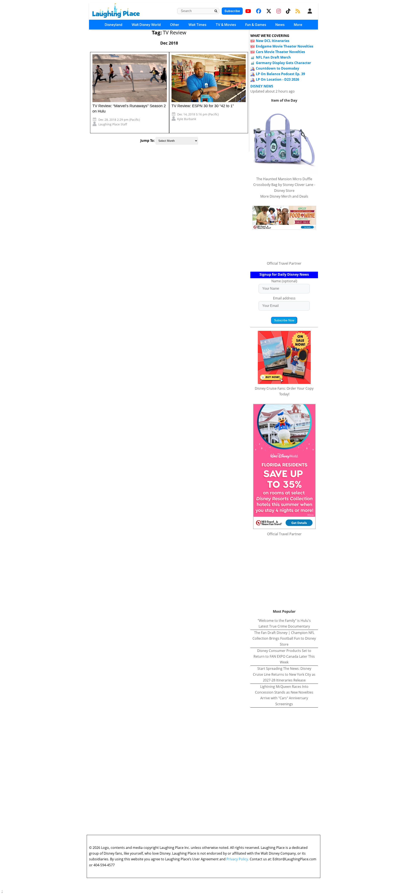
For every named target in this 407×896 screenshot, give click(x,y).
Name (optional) (284, 281)
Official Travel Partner (284, 263)
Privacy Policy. (237, 859)
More (298, 24)
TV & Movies (226, 24)
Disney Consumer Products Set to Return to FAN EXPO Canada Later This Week (284, 656)
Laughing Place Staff (112, 124)
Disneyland (113, 24)
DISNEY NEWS (261, 86)
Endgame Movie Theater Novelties (284, 46)
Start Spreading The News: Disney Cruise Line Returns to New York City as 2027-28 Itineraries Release (284, 674)
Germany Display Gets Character (283, 62)
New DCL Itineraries (272, 40)
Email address (284, 298)
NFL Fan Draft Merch (273, 57)
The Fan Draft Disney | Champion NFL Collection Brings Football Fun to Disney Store (284, 638)
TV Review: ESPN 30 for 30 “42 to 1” (202, 106)
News (279, 24)
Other (174, 24)
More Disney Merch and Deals (284, 196)
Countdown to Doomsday (277, 68)
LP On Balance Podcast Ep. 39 (280, 74)
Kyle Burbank (186, 119)
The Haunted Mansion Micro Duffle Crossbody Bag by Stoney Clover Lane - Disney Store (284, 185)
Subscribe (232, 11)
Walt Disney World (146, 24)
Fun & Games (255, 24)
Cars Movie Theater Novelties (280, 51)
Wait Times (197, 24)
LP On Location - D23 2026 (277, 79)
